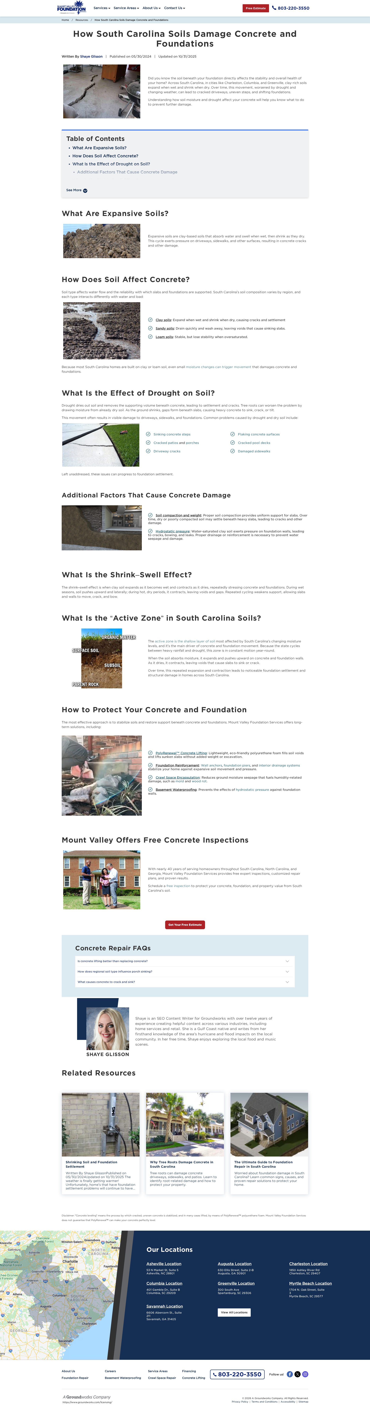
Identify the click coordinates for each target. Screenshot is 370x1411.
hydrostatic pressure (252, 790)
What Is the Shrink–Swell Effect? (105, 180)
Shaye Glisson (91, 56)
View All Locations (234, 1312)
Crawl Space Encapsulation (178, 777)
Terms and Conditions (264, 1401)
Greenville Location (236, 1283)
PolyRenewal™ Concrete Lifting (181, 753)
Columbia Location (164, 1283)
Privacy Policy (240, 1401)
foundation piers (237, 765)
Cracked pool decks (254, 443)
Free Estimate (256, 8)
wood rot (199, 781)
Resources (82, 19)
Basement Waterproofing (123, 1377)
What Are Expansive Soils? (99, 148)
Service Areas (125, 8)
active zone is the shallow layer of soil (185, 641)
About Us (150, 8)
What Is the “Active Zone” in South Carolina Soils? (123, 188)
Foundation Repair (75, 1377)
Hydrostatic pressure (172, 531)
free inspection (178, 886)
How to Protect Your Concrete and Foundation (120, 196)
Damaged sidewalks (254, 451)
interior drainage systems (279, 765)
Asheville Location (163, 1264)
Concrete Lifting (193, 1377)
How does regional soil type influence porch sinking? (115, 971)
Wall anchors (211, 765)
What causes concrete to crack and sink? (106, 981)
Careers (110, 1371)
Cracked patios (166, 443)
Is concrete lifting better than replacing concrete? (113, 961)
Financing (189, 1371)
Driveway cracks (167, 451)
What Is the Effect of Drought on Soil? (111, 164)
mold (180, 781)
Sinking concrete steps (172, 434)
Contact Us (173, 8)
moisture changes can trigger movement (218, 367)
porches (192, 443)
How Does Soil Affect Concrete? (105, 156)
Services (100, 8)
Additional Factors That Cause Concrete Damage (127, 172)
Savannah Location (164, 1306)
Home (65, 19)
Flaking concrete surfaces (259, 434)
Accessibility (288, 1401)
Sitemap (303, 1401)
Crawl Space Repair (162, 1377)
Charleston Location (308, 1264)
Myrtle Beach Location (310, 1283)
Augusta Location (234, 1264)
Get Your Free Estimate (185, 924)
